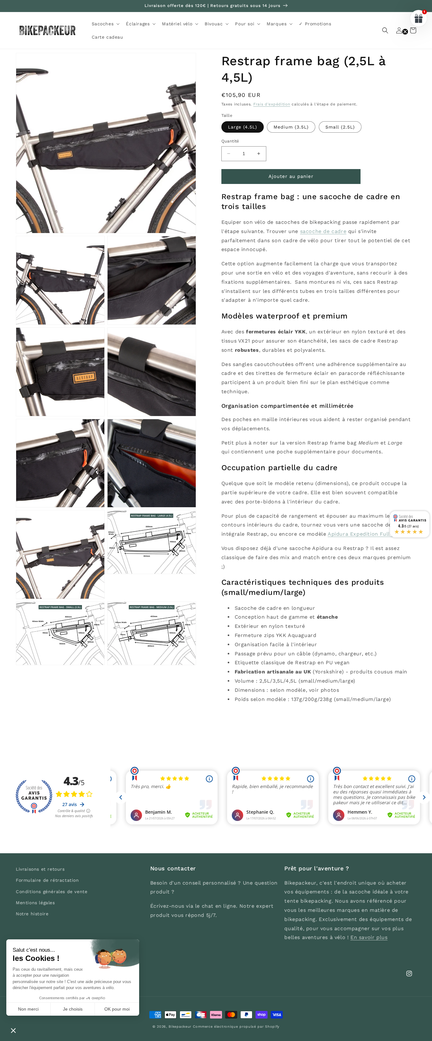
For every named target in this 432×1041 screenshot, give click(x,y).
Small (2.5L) (340, 126)
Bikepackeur (180, 1027)
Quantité (230, 141)
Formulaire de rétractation (47, 880)
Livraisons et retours (40, 869)
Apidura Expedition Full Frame (368, 534)
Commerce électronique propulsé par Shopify (236, 1027)
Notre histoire (32, 913)
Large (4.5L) (242, 126)
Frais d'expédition (271, 104)
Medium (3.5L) (291, 126)
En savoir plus (368, 937)
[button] (105, 23)
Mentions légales (35, 902)
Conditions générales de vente (51, 891)
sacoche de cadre (323, 231)
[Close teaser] (405, 31)
